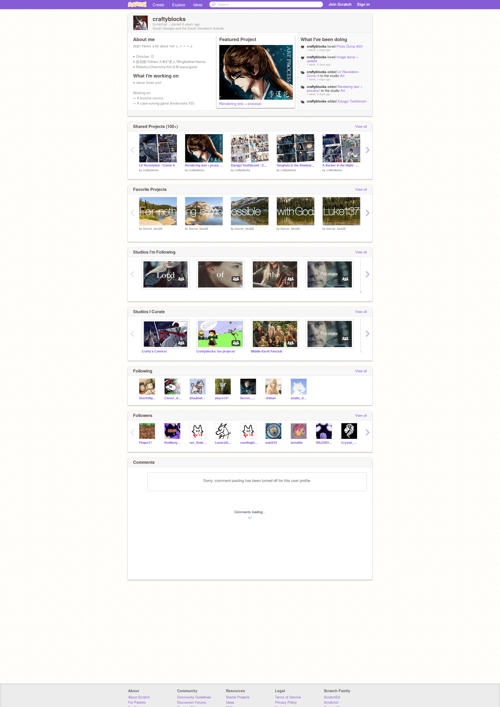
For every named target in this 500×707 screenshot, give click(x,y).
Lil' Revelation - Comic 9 (157, 165)
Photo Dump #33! (349, 46)
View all (361, 126)
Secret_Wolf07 (249, 398)
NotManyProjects (173, 442)
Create (158, 4)
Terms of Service (288, 697)
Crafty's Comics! (154, 351)
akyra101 (222, 398)
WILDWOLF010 (324, 442)
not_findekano (198, 442)
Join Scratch (340, 4)
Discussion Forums (191, 702)
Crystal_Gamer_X (350, 442)
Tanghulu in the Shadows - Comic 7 (296, 165)
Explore (178, 4)
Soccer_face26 (152, 228)
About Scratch (139, 697)
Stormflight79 (148, 398)
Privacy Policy (286, 702)
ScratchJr (331, 702)
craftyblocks (316, 71)
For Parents (137, 702)
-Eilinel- (270, 398)
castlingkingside (249, 442)
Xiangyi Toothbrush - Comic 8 (337, 103)
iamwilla (297, 442)
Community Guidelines (194, 697)
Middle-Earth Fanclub (266, 351)
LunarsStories (223, 442)
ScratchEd (332, 697)
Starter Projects (238, 697)
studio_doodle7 (299, 398)
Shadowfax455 (198, 398)
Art (342, 75)
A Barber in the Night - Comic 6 (341, 165)
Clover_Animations (173, 398)
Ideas (198, 4)
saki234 (271, 442)
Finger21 (145, 442)
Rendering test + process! (240, 103)
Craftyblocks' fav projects (215, 351)
